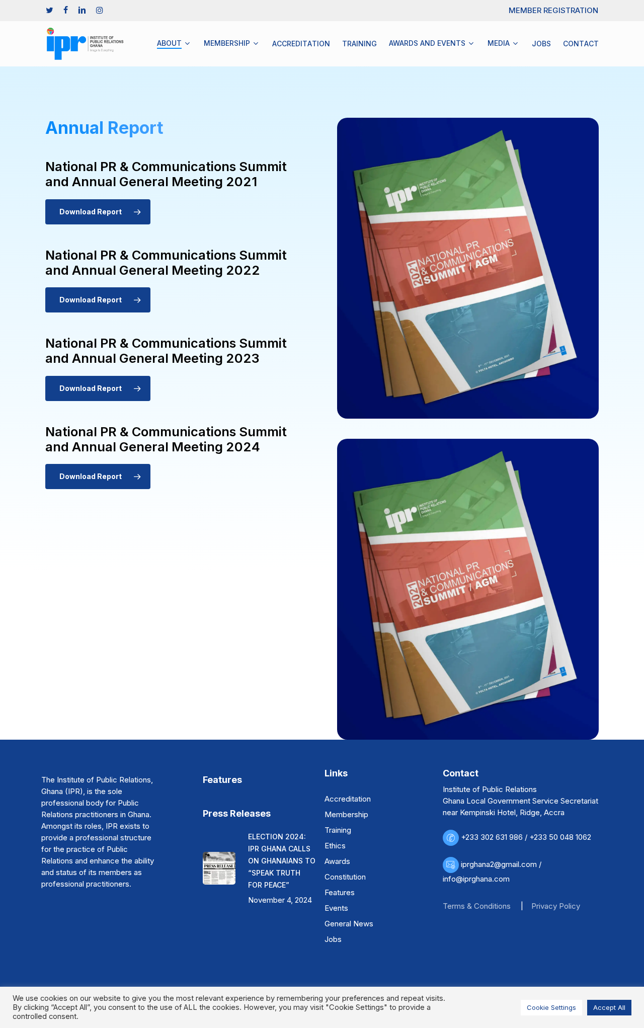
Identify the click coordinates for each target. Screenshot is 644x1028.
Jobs (333, 939)
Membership (346, 814)
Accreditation (348, 799)
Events (336, 908)
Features (340, 892)
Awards (337, 861)
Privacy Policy (555, 906)
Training (338, 830)
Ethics (335, 845)
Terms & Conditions (477, 906)
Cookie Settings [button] (551, 1007)
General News (349, 923)
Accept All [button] (609, 1007)
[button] (97, 211)
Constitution (345, 877)
